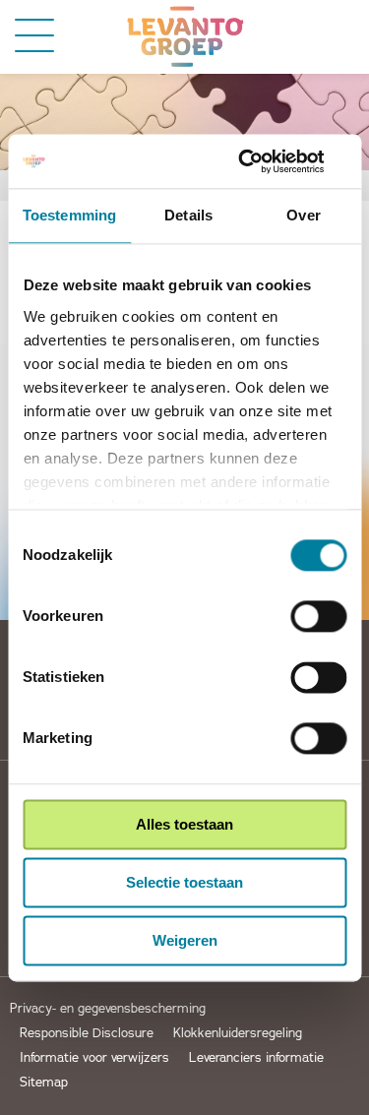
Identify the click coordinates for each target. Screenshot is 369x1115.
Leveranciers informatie (256, 1058)
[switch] (318, 616)
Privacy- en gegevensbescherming (108, 1009)
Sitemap (44, 1083)
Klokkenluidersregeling (237, 1033)
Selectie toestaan (184, 882)
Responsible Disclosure (87, 1033)
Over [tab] (303, 215)
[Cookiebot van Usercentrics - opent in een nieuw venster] (262, 161)
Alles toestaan (184, 824)
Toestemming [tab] (69, 215)
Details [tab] (188, 215)
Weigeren (185, 940)
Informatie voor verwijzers (94, 1058)
